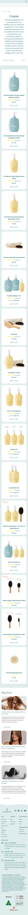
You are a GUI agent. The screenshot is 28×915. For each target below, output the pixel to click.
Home (4, 11)
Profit (20, 824)
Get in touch (3, 819)
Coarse (9, 11)
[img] (15, 811)
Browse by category (8, 60)
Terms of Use (4, 834)
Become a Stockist (22, 833)
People (20, 819)
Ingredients (12, 824)
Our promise (12, 821)
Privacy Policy (4, 836)
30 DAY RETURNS (8, 851)
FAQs (2, 828)
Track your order (4, 825)
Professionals (23, 827)
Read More (7, 727)
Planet (20, 821)
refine (23, 60)
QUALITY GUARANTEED (10, 843)
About (11, 819)
